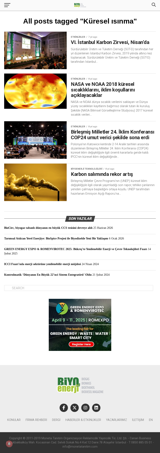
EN (151, 420)
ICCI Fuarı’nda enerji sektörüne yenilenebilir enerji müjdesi (42, 264)
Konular (14, 420)
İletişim (138, 420)
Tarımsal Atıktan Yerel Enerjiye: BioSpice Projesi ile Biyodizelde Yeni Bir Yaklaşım (56, 238)
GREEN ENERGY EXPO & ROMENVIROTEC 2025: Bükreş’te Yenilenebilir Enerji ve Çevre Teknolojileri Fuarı (75, 249)
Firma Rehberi (36, 420)
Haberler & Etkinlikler (83, 420)
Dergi (56, 420)
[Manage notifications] (9, 443)
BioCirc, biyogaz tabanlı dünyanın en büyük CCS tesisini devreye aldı (48, 227)
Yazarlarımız (116, 420)
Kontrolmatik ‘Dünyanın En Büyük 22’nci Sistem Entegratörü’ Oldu (48, 274)
